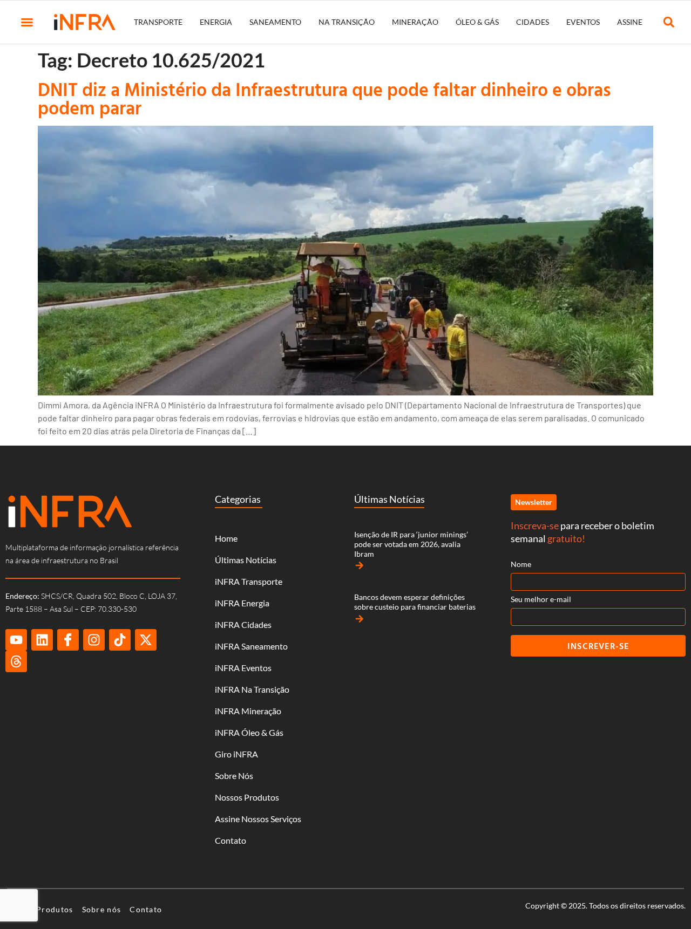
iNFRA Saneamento (251, 646)
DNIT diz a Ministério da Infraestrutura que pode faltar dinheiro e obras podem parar (324, 98)
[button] (27, 22)
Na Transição (347, 21)
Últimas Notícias (245, 560)
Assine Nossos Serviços (258, 819)
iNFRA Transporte (248, 581)
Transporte (158, 21)
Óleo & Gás (477, 21)
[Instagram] (94, 640)
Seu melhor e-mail (541, 599)
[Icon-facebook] (68, 640)
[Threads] (16, 661)
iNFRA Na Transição (252, 689)
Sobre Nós (234, 775)
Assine (629, 21)
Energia (216, 21)
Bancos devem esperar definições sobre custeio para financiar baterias (415, 601)
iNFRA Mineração (248, 711)
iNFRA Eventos (243, 667)
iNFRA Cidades (243, 624)
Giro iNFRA (236, 754)
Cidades (532, 21)
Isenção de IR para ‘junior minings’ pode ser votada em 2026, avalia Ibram (411, 544)
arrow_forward (359, 565)
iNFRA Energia (242, 603)
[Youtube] (16, 640)
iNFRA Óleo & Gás (249, 732)
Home (226, 538)
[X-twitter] (146, 640)
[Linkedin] (42, 640)
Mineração (415, 21)
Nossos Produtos (247, 797)
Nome (521, 564)
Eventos (583, 21)
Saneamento (275, 21)
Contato (230, 840)
